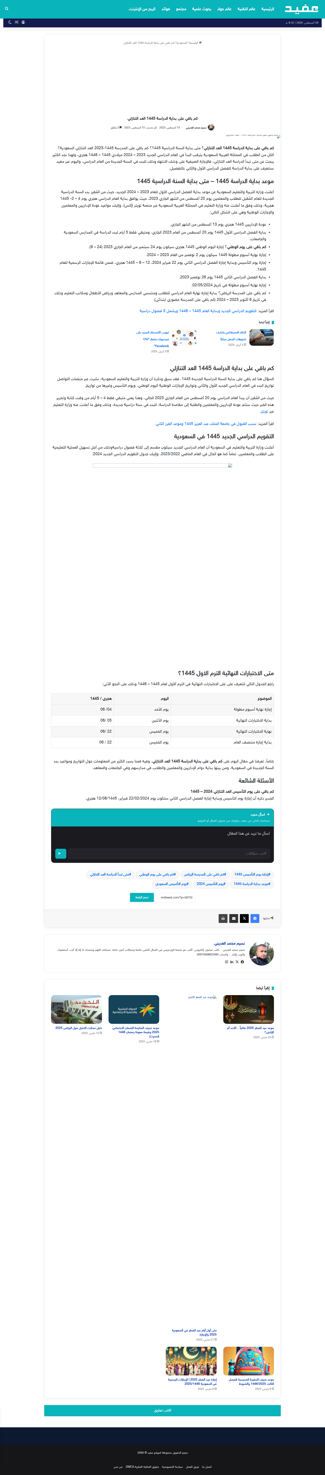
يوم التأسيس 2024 (210, 884)
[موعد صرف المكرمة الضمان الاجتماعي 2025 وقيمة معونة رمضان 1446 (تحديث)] (134, 1009)
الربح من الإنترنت (142, 9)
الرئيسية (268, 9)
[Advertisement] (162, 81)
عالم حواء (224, 9)
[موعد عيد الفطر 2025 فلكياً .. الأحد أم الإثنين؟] (248, 1009)
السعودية (181, 43)
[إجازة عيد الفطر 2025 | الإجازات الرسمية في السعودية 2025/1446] (191, 1361)
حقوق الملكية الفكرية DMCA (142, 1467)
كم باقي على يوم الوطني (156, 875)
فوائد (166, 9)
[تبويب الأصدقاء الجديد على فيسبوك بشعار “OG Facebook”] (184, 337)
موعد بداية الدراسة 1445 (251, 884)
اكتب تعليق (162, 1410)
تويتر (264, 411)
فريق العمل (192, 1467)
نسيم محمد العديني (196, 127)
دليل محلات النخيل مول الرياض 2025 (78, 1028)
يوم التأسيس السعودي (171, 884)
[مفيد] (302, 9)
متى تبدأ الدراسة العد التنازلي (109, 875)
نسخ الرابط (142, 897)
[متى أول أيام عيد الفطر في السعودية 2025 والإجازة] (191, 1160)
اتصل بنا (207, 1467)
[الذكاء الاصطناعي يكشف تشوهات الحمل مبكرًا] (261, 337)
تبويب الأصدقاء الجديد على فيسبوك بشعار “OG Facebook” (152, 339)
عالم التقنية (246, 9)
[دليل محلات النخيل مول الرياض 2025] (76, 1009)
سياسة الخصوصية (172, 1467)
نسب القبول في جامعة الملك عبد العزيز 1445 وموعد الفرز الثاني (206, 424)
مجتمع (181, 9)
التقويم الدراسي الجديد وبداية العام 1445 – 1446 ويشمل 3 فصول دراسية (198, 311)
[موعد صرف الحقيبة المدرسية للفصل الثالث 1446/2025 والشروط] (248, 1361)
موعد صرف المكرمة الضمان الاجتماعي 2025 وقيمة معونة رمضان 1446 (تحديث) (135, 1032)
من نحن (118, 1467)
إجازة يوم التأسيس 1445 (251, 875)
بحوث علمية (201, 9)
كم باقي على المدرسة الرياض (204, 875)
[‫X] (237, 962)
